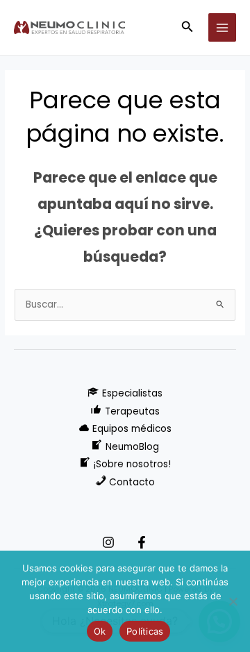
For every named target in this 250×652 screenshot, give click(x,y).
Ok (100, 631)
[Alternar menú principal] (222, 27)
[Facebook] (141, 542)
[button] (187, 27)
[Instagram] (108, 542)
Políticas (144, 631)
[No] (233, 601)
